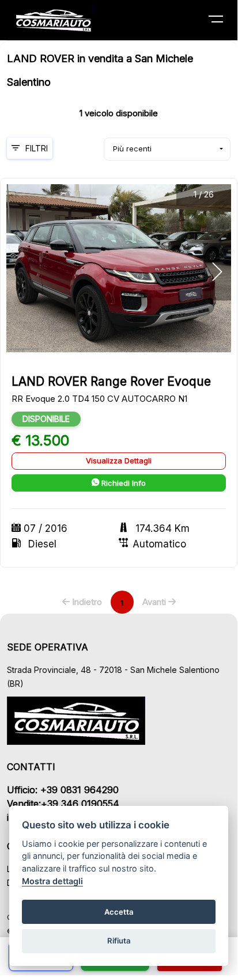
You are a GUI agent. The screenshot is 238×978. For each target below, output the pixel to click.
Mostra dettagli (52, 881)
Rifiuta (119, 940)
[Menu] (223, 21)
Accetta (119, 911)
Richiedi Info (122, 483)
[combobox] (167, 149)
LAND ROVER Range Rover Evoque (111, 381)
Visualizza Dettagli (119, 460)
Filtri (36, 148)
